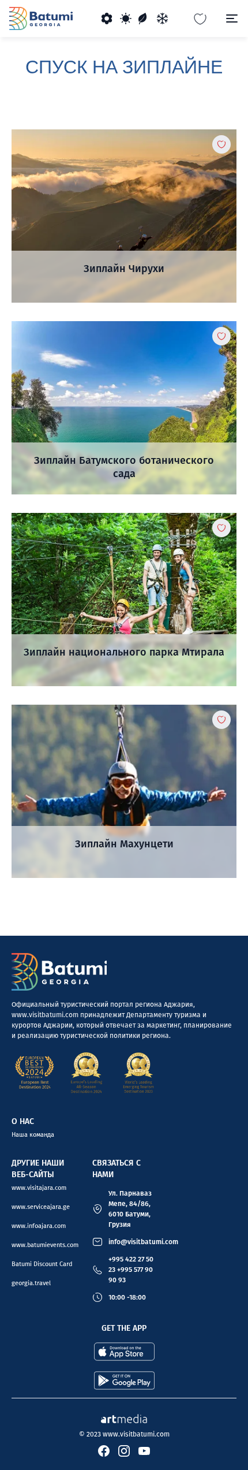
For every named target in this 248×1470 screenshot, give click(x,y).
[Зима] (162, 18)
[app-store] (124, 1351)
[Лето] (125, 18)
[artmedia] (124, 1417)
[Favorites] (200, 18)
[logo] (41, 18)
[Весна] (107, 18)
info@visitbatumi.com (143, 1242)
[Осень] (144, 18)
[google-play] (124, 1380)
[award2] (35, 1073)
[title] (124, 216)
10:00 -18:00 (127, 1297)
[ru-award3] (138, 1073)
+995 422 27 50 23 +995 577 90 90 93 (130, 1269)
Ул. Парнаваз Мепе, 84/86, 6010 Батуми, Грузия (130, 1209)
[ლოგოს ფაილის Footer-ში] (59, 972)
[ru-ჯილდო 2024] (86, 1073)
